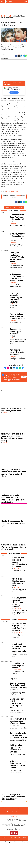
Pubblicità (15, 837)
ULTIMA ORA (3, 808)
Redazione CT (14, 223)
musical (8, 191)
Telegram (14, 842)
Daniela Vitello (17, 608)
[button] (2, 801)
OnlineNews (5, 412)
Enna (5, 811)
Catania (13, 808)
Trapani (22, 811)
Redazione (8, 54)
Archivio (11, 16)
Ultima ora (22, 842)
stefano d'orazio (14, 191)
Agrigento (18, 808)
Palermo (9, 808)
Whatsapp (5, 842)
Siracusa (18, 811)
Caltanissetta (24, 808)
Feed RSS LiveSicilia (22, 837)
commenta (18, 195)
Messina (9, 811)
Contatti (10, 837)
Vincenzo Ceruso (18, 653)
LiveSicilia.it (4, 16)
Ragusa (13, 811)
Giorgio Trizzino (17, 669)
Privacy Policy (4, 837)
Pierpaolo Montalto (18, 632)
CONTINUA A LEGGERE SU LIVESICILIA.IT (14, 207)
